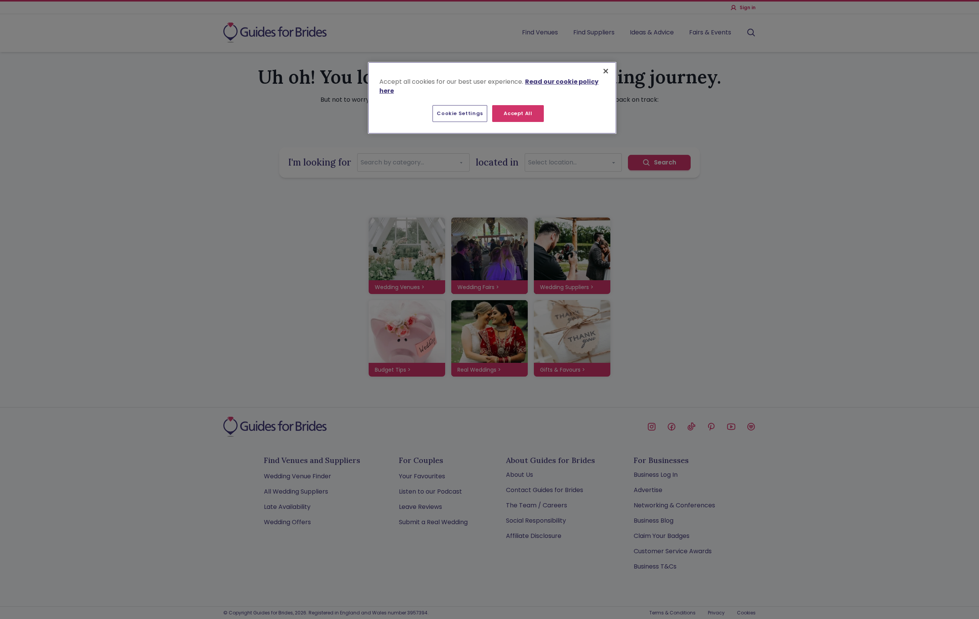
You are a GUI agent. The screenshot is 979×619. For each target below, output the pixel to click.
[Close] (605, 71)
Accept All (518, 113)
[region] (492, 98)
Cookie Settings (460, 113)
